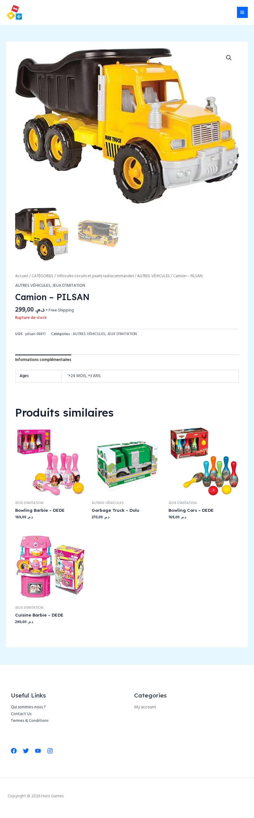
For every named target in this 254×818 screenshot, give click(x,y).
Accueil (21, 276)
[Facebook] (14, 751)
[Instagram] (50, 751)
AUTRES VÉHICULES (153, 276)
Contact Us (21, 714)
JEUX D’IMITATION (68, 285)
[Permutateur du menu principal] (242, 12)
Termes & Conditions (29, 721)
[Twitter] (26, 751)
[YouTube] (38, 751)
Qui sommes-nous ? (28, 707)
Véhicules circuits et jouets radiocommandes (95, 276)
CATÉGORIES (42, 276)
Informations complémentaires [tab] (43, 360)
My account (145, 707)
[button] (228, 57)
